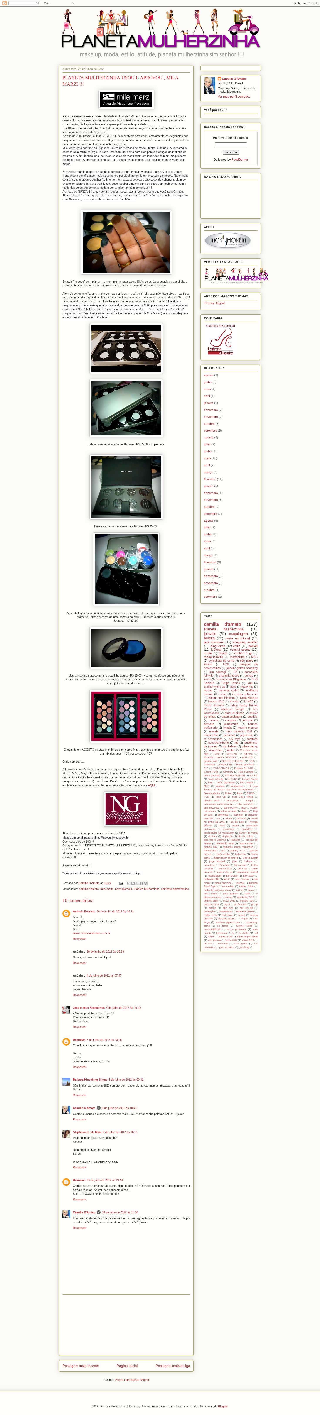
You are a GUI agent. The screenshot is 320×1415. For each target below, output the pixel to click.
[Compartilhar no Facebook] (141, 883)
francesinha (210, 850)
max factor (248, 875)
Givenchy (228, 771)
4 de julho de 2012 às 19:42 (123, 1007)
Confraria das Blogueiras (231, 679)
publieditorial (225, 911)
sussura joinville (218, 742)
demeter (212, 836)
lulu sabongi (217, 672)
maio (207, 389)
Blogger (222, 1406)
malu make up (224, 872)
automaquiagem (232, 716)
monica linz (211, 735)
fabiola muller (246, 843)
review (241, 915)
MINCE (248, 701)
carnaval (241, 818)
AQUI (151, 785)
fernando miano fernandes (238, 847)
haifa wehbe (223, 854)
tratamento (221, 933)
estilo (236, 646)
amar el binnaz (234, 712)
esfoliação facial (225, 843)
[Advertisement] (126, 1325)
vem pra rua (214, 940)
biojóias (245, 811)
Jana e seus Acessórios (89, 1007)
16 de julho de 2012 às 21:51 (105, 1180)
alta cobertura (245, 804)
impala (227, 727)
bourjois (253, 716)
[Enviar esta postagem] (121, 883)
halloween (240, 854)
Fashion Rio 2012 (243, 768)
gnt (223, 850)
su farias (222, 925)
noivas (208, 690)
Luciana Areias (250, 779)
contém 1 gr (243, 653)
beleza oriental (228, 811)
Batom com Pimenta (221, 697)
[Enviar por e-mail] (129, 883)
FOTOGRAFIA (221, 768)
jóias (234, 861)
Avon (207, 679)
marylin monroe (248, 727)
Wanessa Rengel (232, 709)
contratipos (228, 829)
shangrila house (229, 675)
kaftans (248, 861)
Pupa (239, 793)
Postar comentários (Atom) (132, 1379)
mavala (213, 731)
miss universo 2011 (239, 731)
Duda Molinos (249, 697)
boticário (238, 814)
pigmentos (246, 735)
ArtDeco (248, 754)
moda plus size (223, 883)
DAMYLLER (225, 764)
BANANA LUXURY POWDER (220, 757)
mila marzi (106, 888)
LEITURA (232, 779)
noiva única (210, 893)
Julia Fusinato (245, 771)
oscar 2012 (229, 900)
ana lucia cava (211, 807)
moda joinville (213, 656)
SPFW (250, 793)
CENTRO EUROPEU (232, 761)
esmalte (209, 724)
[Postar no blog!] (133, 883)
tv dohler (244, 933)
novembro (211, 416)
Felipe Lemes (231, 683)
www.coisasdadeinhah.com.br (91, 933)
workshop (223, 943)
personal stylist (229, 690)
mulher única (246, 886)
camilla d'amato (89, 888)
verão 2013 (248, 940)
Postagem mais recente (80, 1366)
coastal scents (240, 649)
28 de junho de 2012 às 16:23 (105, 951)
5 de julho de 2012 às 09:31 (126, 1079)
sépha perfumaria (236, 929)
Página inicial (127, 1366)
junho (208, 382)
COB (251, 761)
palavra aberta (211, 904)
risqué (244, 918)
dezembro (211, 409)
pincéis (212, 908)
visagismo (215, 750)
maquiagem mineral (247, 872)
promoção (209, 911)
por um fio (246, 908)
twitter (211, 936)
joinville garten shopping (242, 668)
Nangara (220, 786)
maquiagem (238, 634)
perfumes (229, 735)
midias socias (242, 879)
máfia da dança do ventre (217, 890)
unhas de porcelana (247, 936)
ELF (206, 768)
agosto (208, 375)
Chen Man (209, 764)
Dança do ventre (245, 764)
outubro (209, 423)
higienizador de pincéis (226, 857)
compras (230, 720)
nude (247, 893)
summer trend (244, 925)
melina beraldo (211, 879)
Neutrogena (237, 786)
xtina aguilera (241, 943)
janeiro (208, 403)
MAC (254, 656)
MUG (207, 786)
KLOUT (253, 775)
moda (208, 653)
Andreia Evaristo (84, 911)
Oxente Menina (212, 793)
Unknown (79, 1039)
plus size (228, 908)
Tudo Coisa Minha (242, 797)
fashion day (210, 847)
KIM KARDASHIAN (235, 775)
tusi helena (230, 746)
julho (207, 444)
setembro (210, 430)
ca (218, 818)
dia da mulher (245, 836)
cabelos (214, 720)
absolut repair (212, 800)
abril (207, 396)
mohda (240, 883)
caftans (228, 818)
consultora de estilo (221, 660)
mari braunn (232, 875)
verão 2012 (231, 940)
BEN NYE (247, 757)
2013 (217, 754)
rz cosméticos (213, 739)
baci (243, 807)
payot (227, 904)
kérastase (209, 865)
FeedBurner (240, 159)
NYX (226, 664)
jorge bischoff (217, 861)
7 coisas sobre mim (245, 694)
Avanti (208, 664)
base (233, 686)
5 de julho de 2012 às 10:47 (119, 1108)
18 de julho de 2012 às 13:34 (120, 1212)
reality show (210, 915)
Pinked (228, 793)
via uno (208, 943)
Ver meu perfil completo (234, 96)
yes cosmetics (227, 947)
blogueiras (218, 646)
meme (227, 879)
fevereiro (210, 479)
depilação (227, 836)
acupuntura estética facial (218, 804)
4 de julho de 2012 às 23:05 (104, 1039)
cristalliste (247, 829)
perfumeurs (240, 904)
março (208, 472)
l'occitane (224, 865)
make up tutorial (238, 638)
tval (256, 933)
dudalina (235, 839)
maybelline (237, 656)
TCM (206, 797)
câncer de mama (248, 832)
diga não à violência (215, 839)
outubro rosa (247, 900)
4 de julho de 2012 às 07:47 (104, 975)
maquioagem (214, 875)
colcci (222, 825)
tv (233, 933)
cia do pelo (237, 822)
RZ (235, 672)
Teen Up (221, 797)
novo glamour (123, 888)
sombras (252, 739)
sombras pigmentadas (175, 888)
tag (236, 742)
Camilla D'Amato (84, 1108)
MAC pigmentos (226, 782)
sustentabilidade (212, 929)
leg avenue (240, 865)
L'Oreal (216, 649)
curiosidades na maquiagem (219, 832)
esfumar (248, 720)
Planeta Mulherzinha (146, 888)
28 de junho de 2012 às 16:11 (115, 911)
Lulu (210, 782)
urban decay (250, 746)
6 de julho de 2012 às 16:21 (120, 1132)
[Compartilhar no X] (137, 883)
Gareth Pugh (211, 771)
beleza (209, 638)
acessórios (233, 800)
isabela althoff (250, 857)
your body (244, 947)
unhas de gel (225, 936)
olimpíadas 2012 (245, 897)
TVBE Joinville (214, 705)
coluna (235, 825)
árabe (230, 750)
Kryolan (234, 701)
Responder (79, 938)
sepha (223, 653)
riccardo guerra (226, 918)
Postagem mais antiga (173, 1366)
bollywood (223, 814)
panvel (253, 646)
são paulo (246, 660)
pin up (254, 904)
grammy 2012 (237, 850)
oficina (228, 897)
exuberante (231, 724)
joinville (210, 634)
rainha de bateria (245, 911)
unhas (222, 694)
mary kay (247, 686)
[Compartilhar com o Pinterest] (145, 883)
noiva (251, 890)
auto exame (230, 807)
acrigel (249, 800)
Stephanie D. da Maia (87, 1132)
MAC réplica (246, 782)
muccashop (228, 886)
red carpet (227, 915)
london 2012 (225, 868)
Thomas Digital (214, 303)
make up (242, 868)
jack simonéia (214, 642)
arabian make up (214, 686)
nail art (239, 890)
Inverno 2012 (216, 701)
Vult (249, 683)
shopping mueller (245, 642)
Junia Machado (212, 775)
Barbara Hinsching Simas (90, 1079)
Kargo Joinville (215, 779)
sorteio (249, 675)
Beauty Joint (210, 761)
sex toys (234, 739)
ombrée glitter (211, 900)
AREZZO (232, 754)
